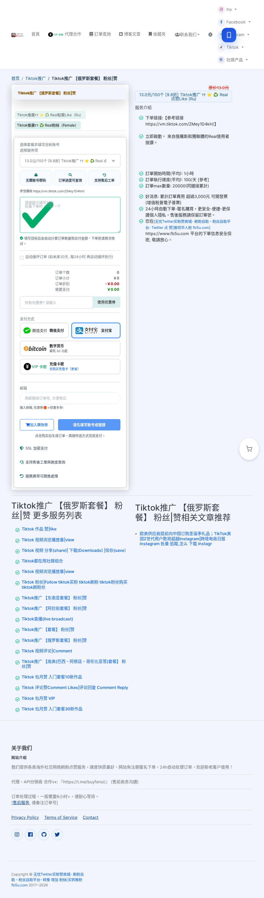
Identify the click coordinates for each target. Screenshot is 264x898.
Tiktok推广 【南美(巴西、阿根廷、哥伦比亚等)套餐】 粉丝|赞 (74, 664)
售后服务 (21, 802)
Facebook (236, 21)
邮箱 (23, 388)
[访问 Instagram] (17, 834)
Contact (90, 817)
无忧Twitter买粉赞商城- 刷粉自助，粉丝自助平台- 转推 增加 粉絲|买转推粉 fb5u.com (47, 879)
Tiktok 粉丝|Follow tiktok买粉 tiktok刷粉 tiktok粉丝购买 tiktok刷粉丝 (74, 584)
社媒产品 (231, 59)
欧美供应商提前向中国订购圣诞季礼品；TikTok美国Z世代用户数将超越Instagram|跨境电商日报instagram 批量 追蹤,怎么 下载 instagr (185, 538)
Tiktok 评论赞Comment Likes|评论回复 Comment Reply (75, 687)
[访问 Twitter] (57, 834)
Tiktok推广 (35, 78)
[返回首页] (17, 34)
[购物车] (249, 449)
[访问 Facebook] (30, 834)
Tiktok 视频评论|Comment (47, 650)
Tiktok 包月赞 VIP (38, 698)
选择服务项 (29, 150)
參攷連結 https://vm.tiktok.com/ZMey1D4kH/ (52, 191)
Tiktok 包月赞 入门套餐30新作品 (52, 708)
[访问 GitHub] (44, 834)
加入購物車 (39, 424)
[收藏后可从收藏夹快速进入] (229, 35)
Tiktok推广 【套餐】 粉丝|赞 (48, 629)
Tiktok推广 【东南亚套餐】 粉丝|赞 (54, 597)
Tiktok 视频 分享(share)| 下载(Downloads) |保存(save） (75, 550)
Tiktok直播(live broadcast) (47, 618)
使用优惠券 (106, 302)
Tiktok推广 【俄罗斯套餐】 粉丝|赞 (54, 640)
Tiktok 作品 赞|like (39, 528)
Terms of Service (60, 817)
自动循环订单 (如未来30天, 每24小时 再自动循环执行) (69, 257)
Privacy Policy (25, 817)
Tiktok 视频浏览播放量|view (48, 539)
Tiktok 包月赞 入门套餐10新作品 (52, 676)
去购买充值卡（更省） (65, 369)
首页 (15, 78)
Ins (229, 9)
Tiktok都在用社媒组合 (42, 560)
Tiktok (232, 47)
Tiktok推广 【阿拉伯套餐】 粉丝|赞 (54, 608)
